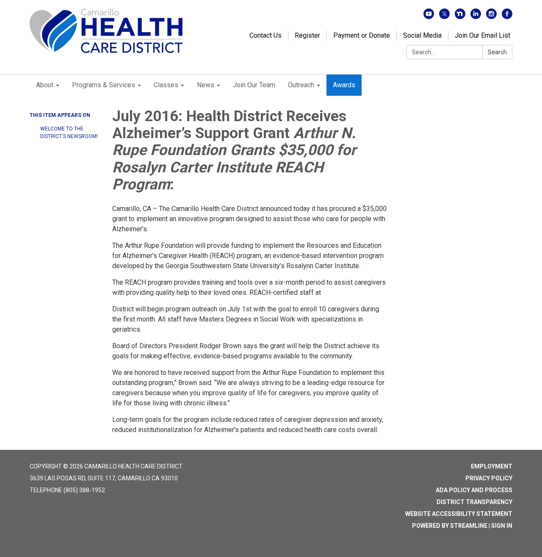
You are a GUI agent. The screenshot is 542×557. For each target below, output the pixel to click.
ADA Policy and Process (474, 490)
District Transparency (474, 502)
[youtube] (428, 17)
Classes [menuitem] (166, 85)
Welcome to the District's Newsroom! (69, 132)
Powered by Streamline (449, 525)
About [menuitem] (44, 85)
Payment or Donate (361, 35)
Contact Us (265, 35)
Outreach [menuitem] (301, 85)
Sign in (501, 525)
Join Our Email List (482, 35)
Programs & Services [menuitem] (103, 85)
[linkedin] (475, 17)
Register (307, 35)
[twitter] (444, 17)
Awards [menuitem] (344, 85)
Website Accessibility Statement (458, 513)
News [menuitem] (205, 85)
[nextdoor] (460, 17)
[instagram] (491, 17)
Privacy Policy (488, 478)
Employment (491, 466)
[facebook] (507, 17)
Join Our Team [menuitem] (254, 85)
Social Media (422, 35)
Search (497, 52)
